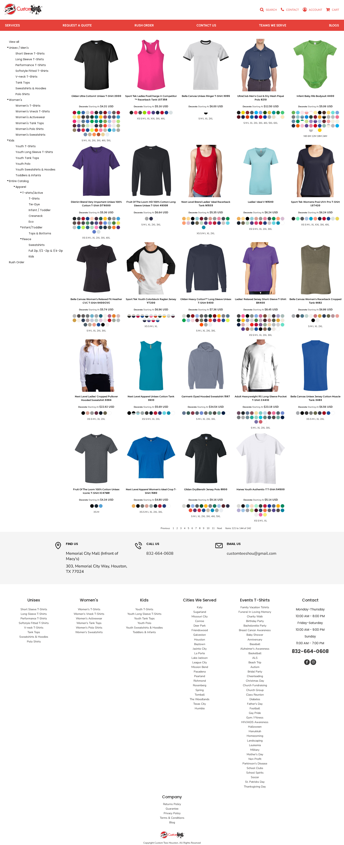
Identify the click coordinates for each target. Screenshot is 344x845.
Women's (15, 100)
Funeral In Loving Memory (254, 612)
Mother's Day (255, 754)
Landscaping (255, 741)
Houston (199, 639)
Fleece (26, 239)
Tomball (200, 695)
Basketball (254, 653)
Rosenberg (199, 685)
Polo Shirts (23, 94)
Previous (165, 528)
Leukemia (255, 745)
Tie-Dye (34, 204)
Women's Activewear (30, 117)
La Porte (199, 653)
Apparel (21, 187)
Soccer (255, 777)
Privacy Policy (172, 813)
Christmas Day (255, 681)
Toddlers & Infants (28, 175)
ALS (255, 658)
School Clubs (255, 768)
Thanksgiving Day (255, 786)
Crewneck (36, 216)
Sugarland (199, 612)
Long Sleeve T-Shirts (30, 59)
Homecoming (255, 736)
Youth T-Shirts (26, 146)
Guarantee (172, 809)
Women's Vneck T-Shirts (33, 111)
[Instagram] (313, 662)
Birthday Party (255, 621)
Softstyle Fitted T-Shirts (32, 71)
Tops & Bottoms (40, 233)
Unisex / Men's (19, 48)
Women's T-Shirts (28, 106)
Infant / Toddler (40, 210)
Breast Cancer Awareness (255, 630)
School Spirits (255, 773)
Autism (254, 667)
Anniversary (254, 639)
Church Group (255, 690)
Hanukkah (255, 731)
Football (255, 708)
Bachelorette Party (254, 626)
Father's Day (255, 704)
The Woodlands (199, 699)
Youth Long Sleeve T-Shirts (34, 152)
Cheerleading (255, 676)
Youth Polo (23, 164)
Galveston (199, 635)
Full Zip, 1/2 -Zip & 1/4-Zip (46, 251)
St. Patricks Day (255, 782)
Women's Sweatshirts (30, 135)
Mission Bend (199, 667)
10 (208, 528)
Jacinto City (200, 649)
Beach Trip (254, 662)
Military (254, 750)
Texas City (199, 704)
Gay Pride (255, 713)
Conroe (199, 621)
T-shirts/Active (32, 193)
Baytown (199, 644)
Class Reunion (255, 695)
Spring (199, 690)
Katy (199, 607)
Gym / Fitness (254, 717)
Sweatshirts (37, 245)
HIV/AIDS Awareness (254, 722)
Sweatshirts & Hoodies (31, 88)
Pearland (199, 676)
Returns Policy (172, 804)
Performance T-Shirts (31, 65)
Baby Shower (254, 635)
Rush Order (16, 262)
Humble (200, 708)
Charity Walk (255, 616)
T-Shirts (34, 199)
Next (219, 528)
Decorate (83, 106)
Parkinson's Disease (254, 763)
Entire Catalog (19, 181)
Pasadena (200, 671)
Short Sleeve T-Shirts (30, 54)
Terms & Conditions (172, 818)
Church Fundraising (255, 685)
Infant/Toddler (32, 227)
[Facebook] (307, 662)
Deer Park (200, 626)
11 (213, 528)
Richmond (200, 681)
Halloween (255, 727)
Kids (11, 140)
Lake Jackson (200, 658)
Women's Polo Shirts (30, 129)
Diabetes (254, 699)
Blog (172, 822)
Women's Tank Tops (30, 123)
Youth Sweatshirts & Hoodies (35, 170)
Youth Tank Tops (27, 158)
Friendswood (200, 630)
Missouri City (200, 616)
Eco (31, 222)
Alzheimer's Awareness (254, 649)
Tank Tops (23, 83)
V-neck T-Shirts (26, 77)
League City (199, 662)
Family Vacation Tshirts (254, 607)
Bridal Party (255, 671)
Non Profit (254, 759)
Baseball (255, 644)
